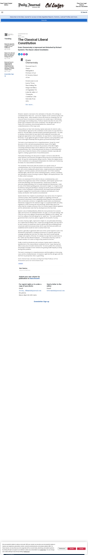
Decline (72, 548)
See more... (30, 105)
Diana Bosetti (35, 278)
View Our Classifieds (82, 6)
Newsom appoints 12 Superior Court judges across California (9, 45)
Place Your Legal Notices (82, 4)
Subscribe (44, 20)
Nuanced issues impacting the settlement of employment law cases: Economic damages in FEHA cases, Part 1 (9, 65)
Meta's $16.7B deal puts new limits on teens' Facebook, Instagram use (9, 54)
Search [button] (84, 12)
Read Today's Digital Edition (6, 4)
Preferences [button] (26, 551)
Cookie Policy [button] (43, 549)
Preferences (62, 548)
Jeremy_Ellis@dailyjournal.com (30, 291)
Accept (81, 548)
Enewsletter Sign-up (41, 301)
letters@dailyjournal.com (56, 291)
